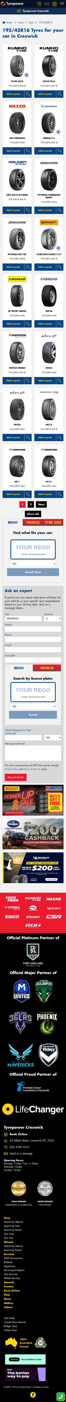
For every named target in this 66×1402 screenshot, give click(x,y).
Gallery (8, 1303)
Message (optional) (15, 743)
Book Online (12, 1290)
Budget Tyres (10, 1326)
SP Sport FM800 (17, 311)
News (7, 1299)
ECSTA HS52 (17, 81)
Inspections (9, 1266)
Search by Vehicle (13, 1222)
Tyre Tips (8, 1238)
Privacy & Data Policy (22, 1387)
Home (8, 22)
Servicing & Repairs (14, 1270)
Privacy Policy (11, 769)
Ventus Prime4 (17, 368)
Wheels (8, 1242)
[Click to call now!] (39, 4)
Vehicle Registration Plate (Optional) (18, 732)
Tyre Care (9, 1234)
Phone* (8, 635)
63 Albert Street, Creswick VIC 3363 (32, 1140)
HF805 (49, 368)
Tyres (7, 1218)
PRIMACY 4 (49, 138)
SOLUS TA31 (49, 81)
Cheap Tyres (10, 1330)
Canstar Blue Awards (15, 1322)
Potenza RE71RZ (17, 254)
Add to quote (13, 94)
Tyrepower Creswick (35, 11)
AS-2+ (49, 481)
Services (9, 1254)
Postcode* (10, 655)
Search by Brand (12, 1230)
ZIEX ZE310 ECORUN (17, 195)
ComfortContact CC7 (49, 254)
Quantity (48, 614)
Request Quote (15, 777)
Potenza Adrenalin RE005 (49, 196)
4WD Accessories (13, 1258)
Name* (9, 624)
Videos (8, 1307)
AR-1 (17, 481)
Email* (8, 645)
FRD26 (49, 311)
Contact (9, 1286)
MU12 (49, 424)
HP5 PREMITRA (17, 138)
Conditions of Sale (41, 1387)
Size (7, 614)
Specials (9, 1282)
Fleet (7, 1294)
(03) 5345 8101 (20, 1147)
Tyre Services (10, 1274)
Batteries (8, 1262)
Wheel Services (12, 1278)
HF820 (17, 424)
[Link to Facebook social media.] (33, 1395)
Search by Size (12, 1226)
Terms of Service (32, 769)
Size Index (9, 1318)
